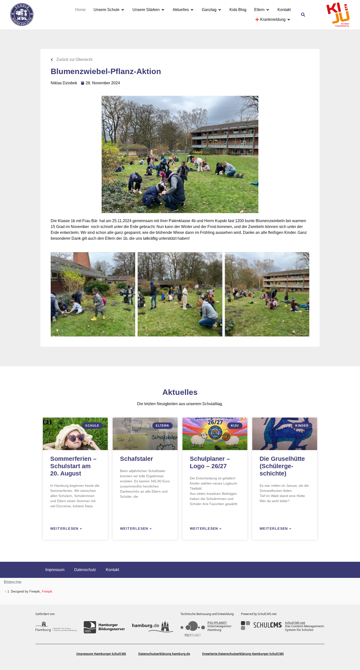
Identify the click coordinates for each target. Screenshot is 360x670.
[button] (303, 14)
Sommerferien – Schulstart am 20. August (73, 466)
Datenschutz (85, 570)
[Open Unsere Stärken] (163, 10)
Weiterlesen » (66, 528)
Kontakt (112, 570)
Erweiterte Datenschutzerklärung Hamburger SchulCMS (243, 654)
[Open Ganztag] (220, 10)
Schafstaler (136, 458)
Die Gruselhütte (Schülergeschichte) (282, 466)
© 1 (47, 422)
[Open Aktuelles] (192, 10)
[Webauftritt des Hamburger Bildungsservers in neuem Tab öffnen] (104, 627)
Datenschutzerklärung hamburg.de (164, 654)
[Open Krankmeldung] (289, 19)
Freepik (47, 591)
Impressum (54, 570)
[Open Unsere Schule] (123, 10)
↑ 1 (7, 591)
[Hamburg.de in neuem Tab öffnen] (152, 627)
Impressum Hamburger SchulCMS (101, 654)
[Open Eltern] (268, 10)
